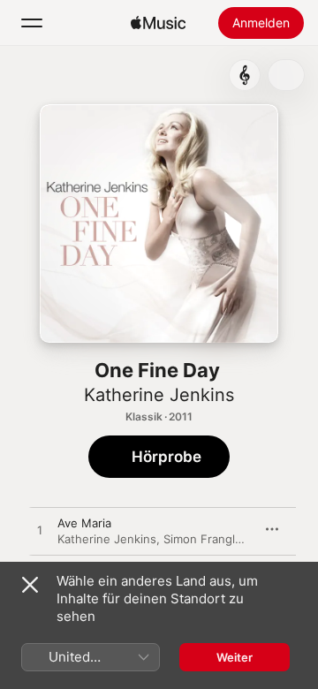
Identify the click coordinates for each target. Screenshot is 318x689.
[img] (158, 23)
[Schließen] (30, 585)
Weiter (234, 657)
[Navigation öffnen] (31, 23)
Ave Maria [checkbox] (84, 523)
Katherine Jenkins (159, 394)
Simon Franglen (206, 539)
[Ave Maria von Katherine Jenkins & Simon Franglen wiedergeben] (39, 531)
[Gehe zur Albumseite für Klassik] (245, 75)
